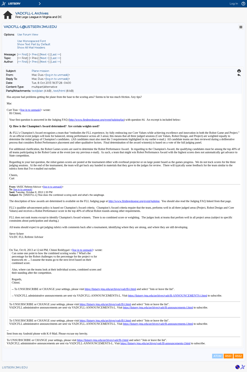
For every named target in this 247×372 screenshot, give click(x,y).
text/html (59, 90)
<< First (22, 54)
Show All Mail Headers (31, 47)
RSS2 (238, 356)
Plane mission (40, 71)
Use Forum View (27, 34)
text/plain (37, 90)
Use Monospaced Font (31, 41)
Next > (44, 54)
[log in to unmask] (57, 75)
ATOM (218, 356)
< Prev (34, 54)
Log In (234, 3)
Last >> (55, 54)
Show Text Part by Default (33, 44)
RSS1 (228, 356)
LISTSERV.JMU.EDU (15, 367)
